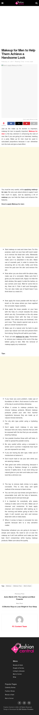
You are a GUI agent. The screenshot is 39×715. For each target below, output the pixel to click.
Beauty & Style (18, 665)
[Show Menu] (2, 3)
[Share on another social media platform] (34, 123)
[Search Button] (37, 3)
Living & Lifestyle (19, 671)
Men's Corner (9, 698)
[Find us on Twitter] (29, 703)
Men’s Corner (17, 674)
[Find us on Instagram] (24, 703)
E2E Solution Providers (26, 709)
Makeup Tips (18, 586)
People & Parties (18, 668)
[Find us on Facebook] (19, 703)
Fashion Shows (10, 691)
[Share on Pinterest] (26, 123)
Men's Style (27, 586)
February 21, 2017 (8, 61)
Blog (14, 677)
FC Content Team (19, 626)
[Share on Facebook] (11, 123)
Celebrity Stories (10, 687)
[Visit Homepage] (19, 3)
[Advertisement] (19, 28)
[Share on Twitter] (19, 123)
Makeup (8, 586)
